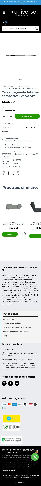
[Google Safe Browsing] (20, 440)
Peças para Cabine (23, 86)
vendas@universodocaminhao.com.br (19, 360)
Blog (5, 336)
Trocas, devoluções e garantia (15, 332)
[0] (4, 24)
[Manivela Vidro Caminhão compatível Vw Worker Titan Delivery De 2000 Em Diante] (22, 234)
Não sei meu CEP (7, 131)
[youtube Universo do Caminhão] (17, 383)
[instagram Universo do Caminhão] (4, 383)
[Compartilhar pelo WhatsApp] (3, 173)
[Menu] (4, 12)
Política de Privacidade (12, 323)
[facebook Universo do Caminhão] (10, 383)
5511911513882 (10, 349)
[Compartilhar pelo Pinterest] (18, 174)
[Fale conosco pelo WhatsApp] (35, 457)
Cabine (10, 86)
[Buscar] (36, 28)
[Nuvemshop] (8, 470)
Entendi (20, 482)
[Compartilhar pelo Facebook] (9, 174)
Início (4, 86)
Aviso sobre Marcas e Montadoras (17, 327)
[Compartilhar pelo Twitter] (14, 174)
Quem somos (8, 319)
